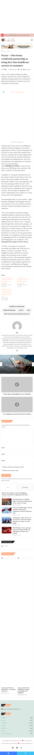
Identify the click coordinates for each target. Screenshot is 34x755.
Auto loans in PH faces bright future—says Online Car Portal (8, 689)
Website (3, 460)
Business (4, 717)
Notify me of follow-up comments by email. (13, 467)
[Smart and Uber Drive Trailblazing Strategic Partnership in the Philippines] (25, 621)
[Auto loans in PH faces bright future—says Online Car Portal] (8, 621)
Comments (25, 487)
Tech (3, 731)
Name (3, 447)
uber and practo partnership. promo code (17, 314)
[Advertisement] (17, 17)
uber (29, 310)
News (3, 725)
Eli (4, 69)
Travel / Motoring (6, 733)
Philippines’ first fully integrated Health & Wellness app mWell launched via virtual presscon (6, 293)
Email (3, 454)
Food (3, 720)
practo (21, 310)
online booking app (9, 310)
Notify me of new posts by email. (10, 470)
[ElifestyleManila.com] (8, 40)
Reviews (4, 728)
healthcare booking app (17, 306)
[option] (17, 364)
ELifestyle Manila (27, 740)
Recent (8, 487)
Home (3, 51)
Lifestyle (8, 51)
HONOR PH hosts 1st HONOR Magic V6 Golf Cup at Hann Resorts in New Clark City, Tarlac (22, 501)
